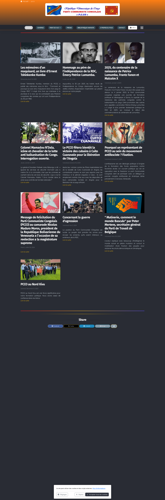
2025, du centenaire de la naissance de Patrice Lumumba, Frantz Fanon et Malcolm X (122, 73)
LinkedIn (87, 326)
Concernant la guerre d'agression (76, 219)
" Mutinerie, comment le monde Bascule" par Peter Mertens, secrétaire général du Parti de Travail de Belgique (122, 224)
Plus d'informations (99, 488)
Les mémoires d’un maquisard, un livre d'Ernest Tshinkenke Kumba (39, 71)
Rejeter (81, 494)
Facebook (56, 326)
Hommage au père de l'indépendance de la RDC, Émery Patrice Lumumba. (80, 71)
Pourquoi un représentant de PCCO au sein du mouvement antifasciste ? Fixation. (123, 151)
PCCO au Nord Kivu (33, 284)
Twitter (72, 326)
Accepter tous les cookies (98, 494)
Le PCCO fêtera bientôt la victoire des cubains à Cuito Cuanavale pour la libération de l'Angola (81, 153)
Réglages (63, 494)
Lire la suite (25, 101)
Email (103, 326)
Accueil (25, 1)
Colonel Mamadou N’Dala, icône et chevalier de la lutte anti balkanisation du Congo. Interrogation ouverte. (39, 153)
